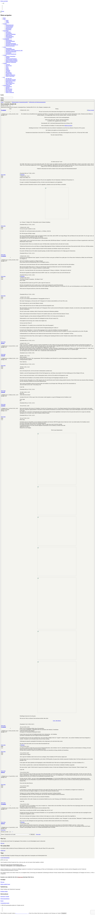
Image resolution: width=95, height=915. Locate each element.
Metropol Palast (9, 88)
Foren (4, 19)
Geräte (4, 47)
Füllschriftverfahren (10, 36)
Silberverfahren (9, 35)
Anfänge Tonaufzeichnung (11, 58)
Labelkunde (8, 31)
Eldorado (7, 87)
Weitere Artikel (9, 84)
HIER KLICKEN (68, 125)
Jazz (4, 77)
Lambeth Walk (9, 73)
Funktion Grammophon (10, 56)
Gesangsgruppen (9, 27)
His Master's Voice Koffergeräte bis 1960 (14, 50)
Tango (7, 66)
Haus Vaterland (9, 90)
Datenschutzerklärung (5, 898)
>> (12, 105)
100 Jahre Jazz (9, 78)
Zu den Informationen (5, 857)
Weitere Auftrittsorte (10, 92)
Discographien (9, 33)
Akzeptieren (64, 913)
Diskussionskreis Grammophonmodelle (20, 102)
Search (2, 97)
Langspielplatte (9, 37)
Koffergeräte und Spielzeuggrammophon (37, 102)
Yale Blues (8, 71)
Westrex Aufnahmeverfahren (11, 61)
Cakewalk (8, 64)
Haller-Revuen (9, 91)
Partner (2, 900)
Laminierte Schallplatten (11, 34)
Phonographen (9, 48)
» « (22, 913)
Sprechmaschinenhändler (11, 43)
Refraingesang (9, 28)
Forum (7, 20)
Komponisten (8, 29)
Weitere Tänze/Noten (10, 76)
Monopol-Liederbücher (10, 74)
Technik (4, 55)
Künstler (5, 23)
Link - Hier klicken (57, 720)
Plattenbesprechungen (10, 45)
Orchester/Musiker (9, 26)
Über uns (2, 843)
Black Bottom (8, 72)
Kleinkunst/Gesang (10, 24)
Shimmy (7, 69)
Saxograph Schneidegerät (11, 54)
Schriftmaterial (6, 38)
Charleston (8, 70)
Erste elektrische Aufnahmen (11, 59)
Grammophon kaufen (5, 903)
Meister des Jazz (9, 81)
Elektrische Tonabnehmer (11, 62)
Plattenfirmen (6, 30)
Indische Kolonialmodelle (11, 51)
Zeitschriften (8, 42)
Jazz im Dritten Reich (10, 83)
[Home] (2, 11)
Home (4, 17)
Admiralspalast (9, 86)
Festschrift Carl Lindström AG (12, 44)
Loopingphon (8, 52)
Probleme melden (4, 891)
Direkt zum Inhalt (4, 1)
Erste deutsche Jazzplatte (11, 79)
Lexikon (7, 22)
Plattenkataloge (9, 40)
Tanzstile (5, 63)
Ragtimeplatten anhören (10, 80)
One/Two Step (9, 65)
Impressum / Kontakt (5, 896)
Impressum (20, 877)
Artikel (7, 21)
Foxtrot (7, 68)
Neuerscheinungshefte (10, 41)
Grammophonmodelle (10, 49)
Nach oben (3, 174)
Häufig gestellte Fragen (5, 884)
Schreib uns (3, 850)
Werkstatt (8, 57)
